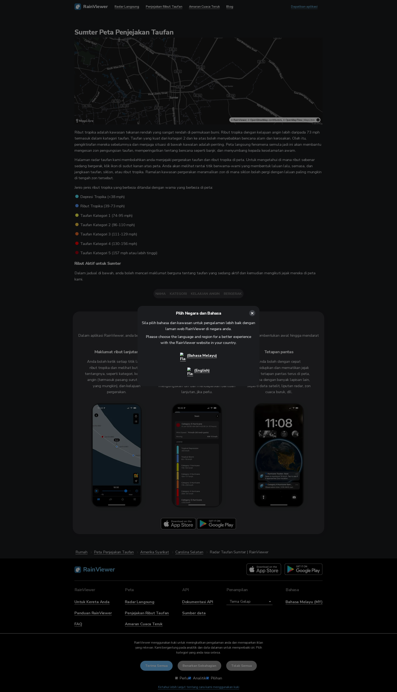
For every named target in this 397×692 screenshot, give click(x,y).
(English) (202, 370)
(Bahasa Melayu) (202, 355)
